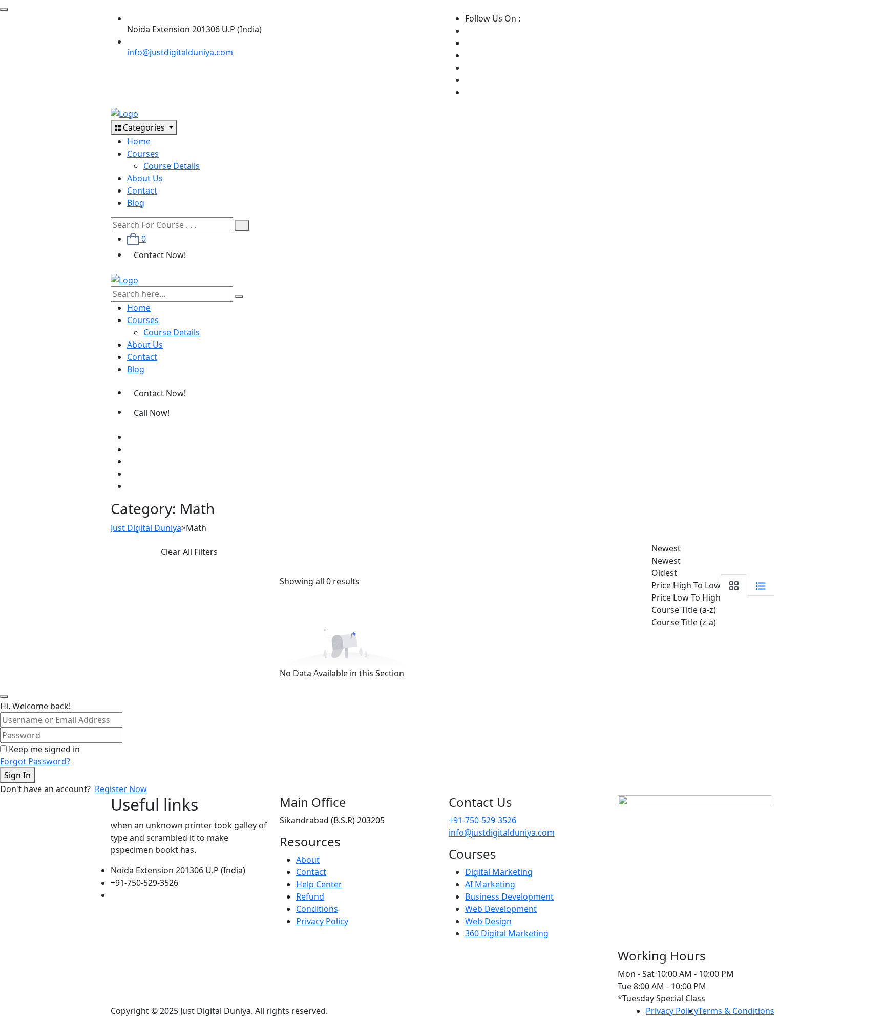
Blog (135, 202)
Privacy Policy (322, 921)
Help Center (319, 884)
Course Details (171, 166)
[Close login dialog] (4, 696)
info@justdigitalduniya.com (180, 52)
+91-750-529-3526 (482, 820)
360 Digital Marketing (507, 933)
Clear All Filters (189, 552)
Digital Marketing (499, 872)
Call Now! (152, 412)
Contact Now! (160, 255)
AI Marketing (490, 884)
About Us (145, 178)
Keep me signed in (44, 749)
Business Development (509, 896)
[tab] (734, 585)
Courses (143, 153)
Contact (142, 190)
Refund (310, 896)
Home (139, 141)
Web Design (488, 921)
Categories (144, 127)
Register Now (121, 789)
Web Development (501, 908)
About (308, 859)
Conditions (317, 908)
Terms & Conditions (736, 1010)
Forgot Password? (35, 761)
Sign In (17, 775)
